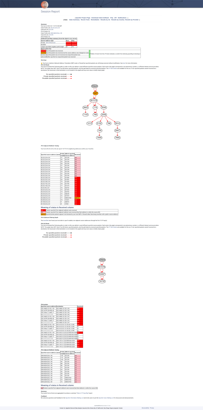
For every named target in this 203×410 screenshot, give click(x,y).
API (115, 18)
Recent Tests (85, 20)
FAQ (111, 18)
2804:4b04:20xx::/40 (56, 33)
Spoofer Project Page (83, 18)
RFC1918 (48, 42)
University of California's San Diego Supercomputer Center (106, 408)
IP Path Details (113, 68)
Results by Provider (132, 20)
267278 (51, 29)
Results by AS (105, 20)
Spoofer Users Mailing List (106, 398)
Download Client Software (100, 18)
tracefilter (46, 220)
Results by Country (117, 20)
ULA (54, 42)
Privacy (152, 408)
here (124, 63)
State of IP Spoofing (82, 393)
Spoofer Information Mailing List (75, 398)
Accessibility (145, 408)
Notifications (122, 18)
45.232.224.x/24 (55, 28)
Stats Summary (74, 20)
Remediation (95, 20)
